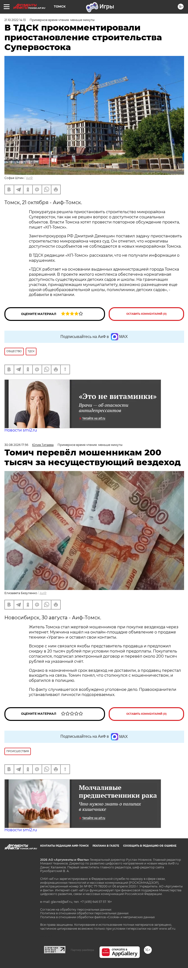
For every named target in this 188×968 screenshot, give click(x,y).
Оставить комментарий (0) (146, 314)
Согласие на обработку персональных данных (75, 909)
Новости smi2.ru (20, 430)
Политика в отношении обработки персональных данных (84, 913)
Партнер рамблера (82, 949)
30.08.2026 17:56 (16, 445)
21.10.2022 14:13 (15, 20)
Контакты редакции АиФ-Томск (64, 845)
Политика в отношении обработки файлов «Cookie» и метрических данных (97, 917)
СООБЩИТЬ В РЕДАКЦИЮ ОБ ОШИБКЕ (149, 845)
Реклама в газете (106, 845)
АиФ (29, 178)
